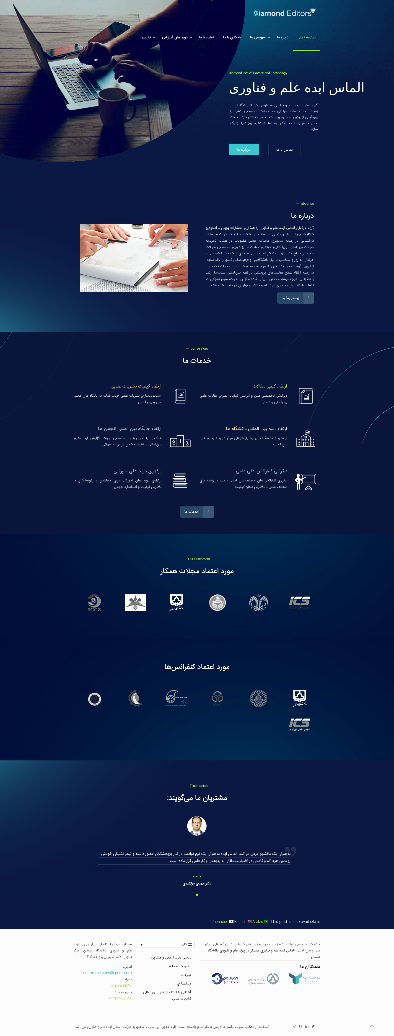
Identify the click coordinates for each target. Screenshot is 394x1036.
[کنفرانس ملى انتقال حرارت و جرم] (299, 698)
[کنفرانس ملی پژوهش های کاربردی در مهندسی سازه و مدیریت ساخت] (258, 698)
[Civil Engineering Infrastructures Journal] (217, 602)
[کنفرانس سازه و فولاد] (94, 698)
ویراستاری (184, 984)
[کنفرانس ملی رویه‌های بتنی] (135, 698)
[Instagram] (300, 1027)
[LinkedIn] (307, 1027)
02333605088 (120, 999)
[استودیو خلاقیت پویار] (304, 984)
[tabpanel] (197, 851)
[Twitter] (313, 1027)
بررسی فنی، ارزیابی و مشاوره (171, 958)
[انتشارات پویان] (225, 984)
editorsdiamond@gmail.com (107, 973)
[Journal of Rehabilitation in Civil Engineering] (176, 602)
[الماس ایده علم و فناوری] (285, 12)
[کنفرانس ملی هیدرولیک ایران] (176, 698)
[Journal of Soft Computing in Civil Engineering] (94, 602)
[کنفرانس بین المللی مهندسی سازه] (217, 698)
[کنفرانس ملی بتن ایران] (299, 724)
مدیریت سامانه (180, 966)
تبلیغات (185, 975)
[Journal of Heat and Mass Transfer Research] (135, 602)
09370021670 (121, 986)
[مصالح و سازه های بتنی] (299, 602)
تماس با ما (284, 149)
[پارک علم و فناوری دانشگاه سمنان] (263, 984)
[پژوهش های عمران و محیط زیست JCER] (258, 602)
